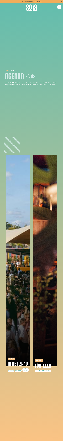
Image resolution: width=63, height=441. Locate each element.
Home (6, 70)
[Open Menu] (59, 7)
